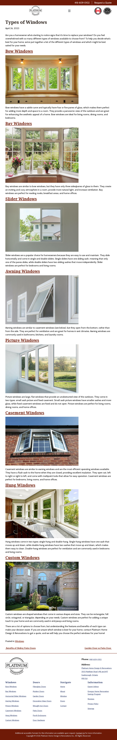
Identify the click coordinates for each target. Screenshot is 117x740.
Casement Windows (24, 413)
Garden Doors (38, 696)
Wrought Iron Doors (40, 706)
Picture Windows (22, 340)
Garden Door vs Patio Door (98, 648)
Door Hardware (39, 720)
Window (63, 696)
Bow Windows (19, 51)
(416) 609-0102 (95, 659)
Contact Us (80, 733)
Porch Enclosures (39, 715)
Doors (62, 701)
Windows (19, 641)
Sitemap (91, 708)
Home (62, 686)
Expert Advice (93, 686)
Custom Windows (22, 558)
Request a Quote (103, 2)
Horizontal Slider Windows (15, 696)
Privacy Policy (93, 704)
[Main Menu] (68, 10)
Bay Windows (18, 123)
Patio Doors (37, 711)
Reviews (91, 699)
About (62, 691)
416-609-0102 (82, 2)
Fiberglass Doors (39, 686)
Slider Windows (21, 199)
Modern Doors (38, 691)
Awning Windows (22, 271)
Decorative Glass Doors (42, 701)
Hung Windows (20, 485)
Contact (63, 706)
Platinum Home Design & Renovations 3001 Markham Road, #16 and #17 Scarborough (96, 671)
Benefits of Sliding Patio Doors (20, 648)
